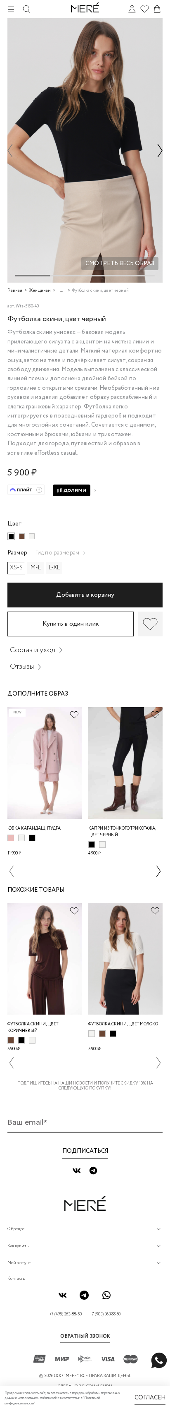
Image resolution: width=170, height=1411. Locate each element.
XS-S (16, 568)
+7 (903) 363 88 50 (105, 1314)
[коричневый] (22, 536)
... (61, 291)
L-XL (54, 568)
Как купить (17, 1246)
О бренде (15, 1229)
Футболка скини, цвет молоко (123, 1024)
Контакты (16, 1279)
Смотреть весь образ (119, 263)
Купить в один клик (70, 624)
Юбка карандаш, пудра (34, 828)
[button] (10, 150)
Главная (14, 291)
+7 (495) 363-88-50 (66, 1314)
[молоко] (32, 536)
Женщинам (40, 291)
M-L (36, 568)
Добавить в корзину (85, 595)
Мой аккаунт (19, 1263)
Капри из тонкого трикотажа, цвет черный (122, 831)
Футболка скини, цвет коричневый (32, 1027)
